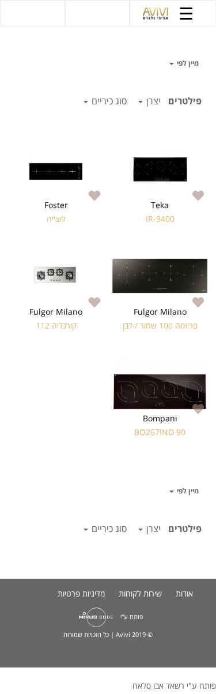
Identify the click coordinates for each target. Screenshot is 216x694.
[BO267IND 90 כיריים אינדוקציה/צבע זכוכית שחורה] (159, 383)
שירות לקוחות (140, 593)
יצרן (152, 101)
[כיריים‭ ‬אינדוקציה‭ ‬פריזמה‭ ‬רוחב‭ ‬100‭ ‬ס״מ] (159, 276)
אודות (184, 593)
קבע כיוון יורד (159, 63)
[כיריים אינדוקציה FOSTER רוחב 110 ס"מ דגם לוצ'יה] (56, 169)
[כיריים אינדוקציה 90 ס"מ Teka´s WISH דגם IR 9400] (159, 169)
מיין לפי (187, 63)
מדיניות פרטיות (81, 593)
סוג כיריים (108, 101)
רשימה (23, 63)
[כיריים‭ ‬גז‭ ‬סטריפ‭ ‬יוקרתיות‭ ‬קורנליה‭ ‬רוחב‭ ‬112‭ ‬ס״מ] (56, 276)
